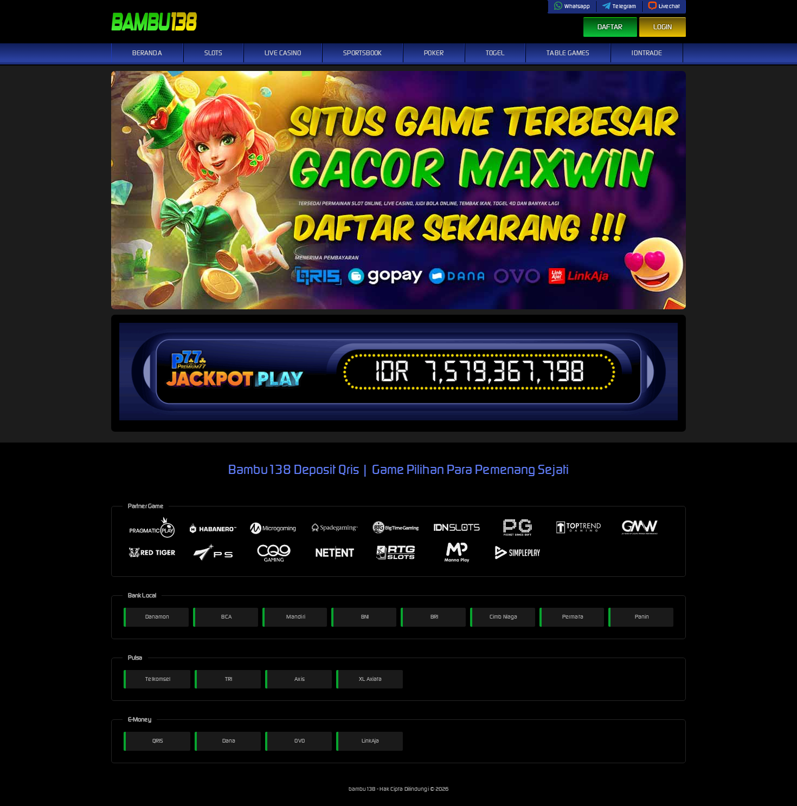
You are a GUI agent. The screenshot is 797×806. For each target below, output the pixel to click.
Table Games (568, 53)
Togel (495, 53)
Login (662, 26)
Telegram (624, 6)
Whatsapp (577, 6)
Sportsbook (362, 53)
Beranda (147, 53)
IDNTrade (647, 53)
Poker (434, 53)
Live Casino (283, 53)
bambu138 (363, 788)
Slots (213, 53)
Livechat (669, 6)
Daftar (610, 26)
